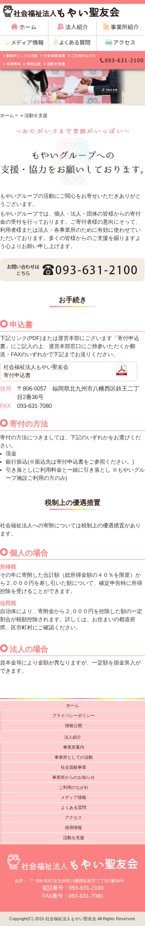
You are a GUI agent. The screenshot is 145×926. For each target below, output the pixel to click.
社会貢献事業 (73, 767)
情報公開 (73, 725)
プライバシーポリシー (73, 715)
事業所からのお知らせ (73, 777)
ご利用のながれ (74, 787)
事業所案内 (73, 747)
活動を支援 (73, 837)
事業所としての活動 (74, 757)
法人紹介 (72, 737)
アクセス (73, 817)
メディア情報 (73, 797)
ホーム (7, 115)
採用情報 (73, 827)
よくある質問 (73, 807)
